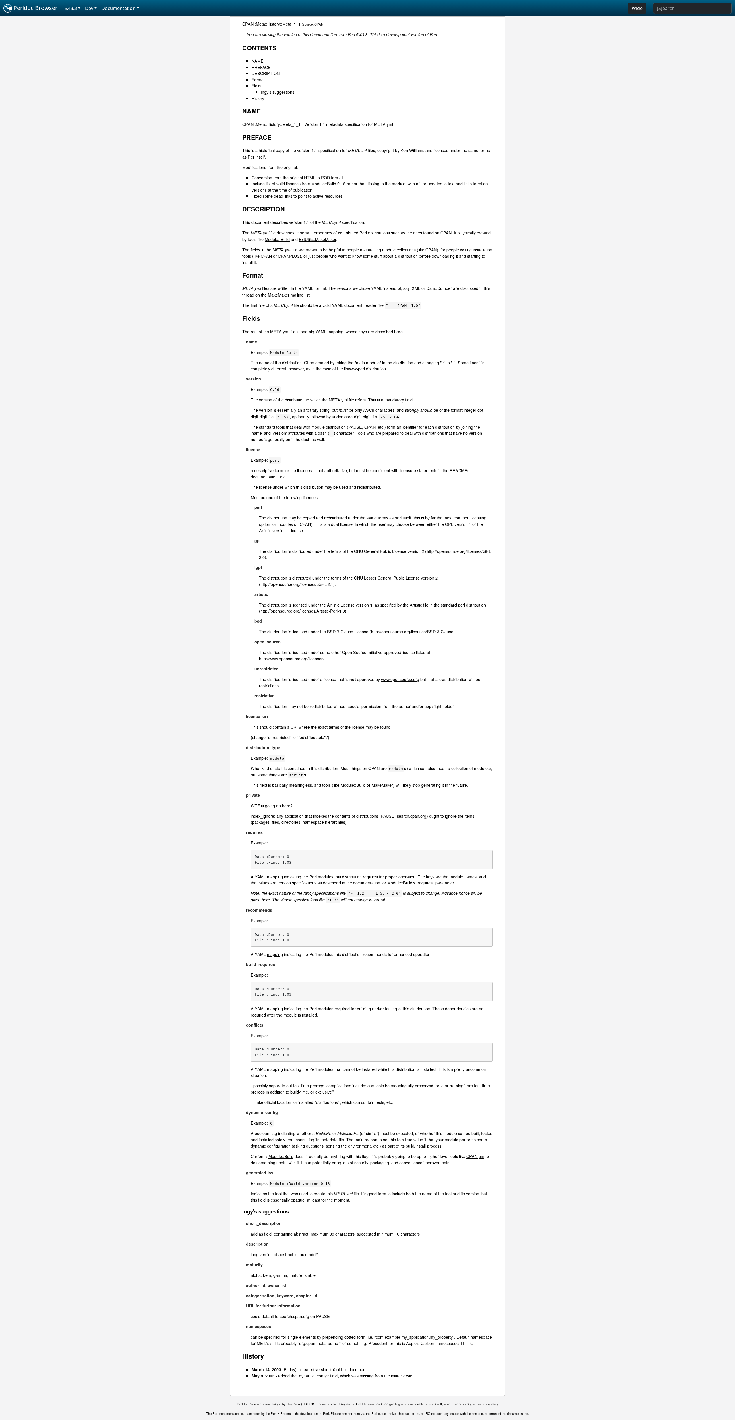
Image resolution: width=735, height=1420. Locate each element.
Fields (257, 85)
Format (258, 79)
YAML (307, 288)
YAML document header (354, 305)
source (308, 24)
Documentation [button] (118, 8)
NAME (258, 61)
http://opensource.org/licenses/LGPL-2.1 (296, 584)
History (258, 98)
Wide (637, 8)
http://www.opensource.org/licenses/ (291, 658)
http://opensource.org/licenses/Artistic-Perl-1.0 (302, 611)
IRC (427, 1413)
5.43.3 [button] (70, 8)
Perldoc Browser (34, 8)
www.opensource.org (400, 679)
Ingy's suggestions (277, 92)
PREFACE (261, 67)
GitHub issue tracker (371, 1404)
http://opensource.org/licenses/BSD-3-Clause (412, 631)
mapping (335, 331)
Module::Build (323, 183)
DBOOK (308, 1404)
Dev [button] (89, 8)
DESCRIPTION (266, 73)
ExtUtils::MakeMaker (317, 239)
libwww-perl (354, 368)
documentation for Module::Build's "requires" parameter (403, 883)
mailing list (411, 1413)
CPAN (318, 24)
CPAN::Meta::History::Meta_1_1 (271, 24)
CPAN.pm (475, 1156)
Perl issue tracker (383, 1413)
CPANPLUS (289, 256)
